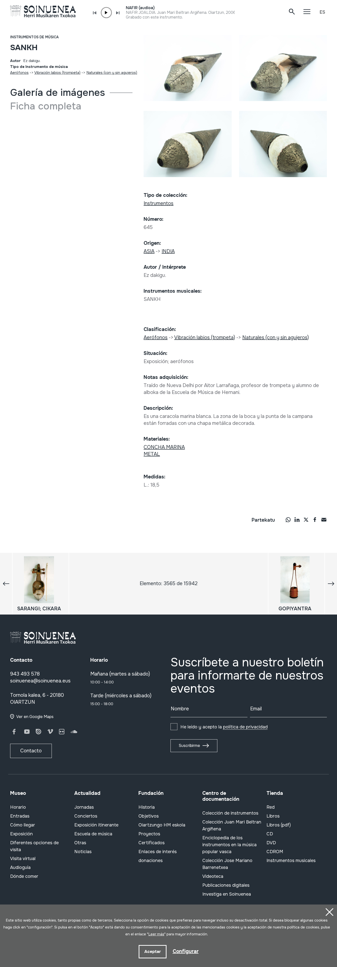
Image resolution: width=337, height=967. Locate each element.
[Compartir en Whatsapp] (288, 519)
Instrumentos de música (34, 37)
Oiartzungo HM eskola (161, 825)
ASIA (149, 251)
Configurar (186, 951)
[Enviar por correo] (323, 519)
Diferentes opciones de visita (34, 846)
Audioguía (20, 867)
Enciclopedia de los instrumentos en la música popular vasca (229, 844)
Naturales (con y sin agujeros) (111, 72)
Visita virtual (23, 858)
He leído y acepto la (224, 727)
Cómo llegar (22, 825)
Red (270, 807)
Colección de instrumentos (230, 813)
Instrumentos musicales (291, 860)
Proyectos (149, 834)
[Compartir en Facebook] (315, 519)
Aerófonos (19, 72)
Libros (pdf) (278, 825)
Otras (80, 842)
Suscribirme (189, 745)
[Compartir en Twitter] (306, 519)
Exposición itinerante (96, 825)
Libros (273, 816)
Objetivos (148, 816)
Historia (146, 807)
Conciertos (85, 816)
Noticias (83, 851)
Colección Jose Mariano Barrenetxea (227, 864)
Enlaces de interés (157, 851)
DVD (271, 842)
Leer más (156, 934)
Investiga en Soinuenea (226, 894)
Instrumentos (158, 203)
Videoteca (212, 876)
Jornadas (84, 807)
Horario (18, 807)
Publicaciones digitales (225, 885)
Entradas (19, 816)
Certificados (151, 842)
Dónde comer (24, 876)
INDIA (168, 251)
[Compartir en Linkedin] (297, 519)
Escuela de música (93, 834)
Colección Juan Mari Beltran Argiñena (231, 825)
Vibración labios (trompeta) (57, 72)
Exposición (21, 834)
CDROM (274, 851)
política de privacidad (245, 727)
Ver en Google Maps (35, 716)
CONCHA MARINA (164, 447)
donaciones (150, 860)
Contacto (31, 751)
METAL (152, 454)
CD (269, 834)
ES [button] (322, 12)
